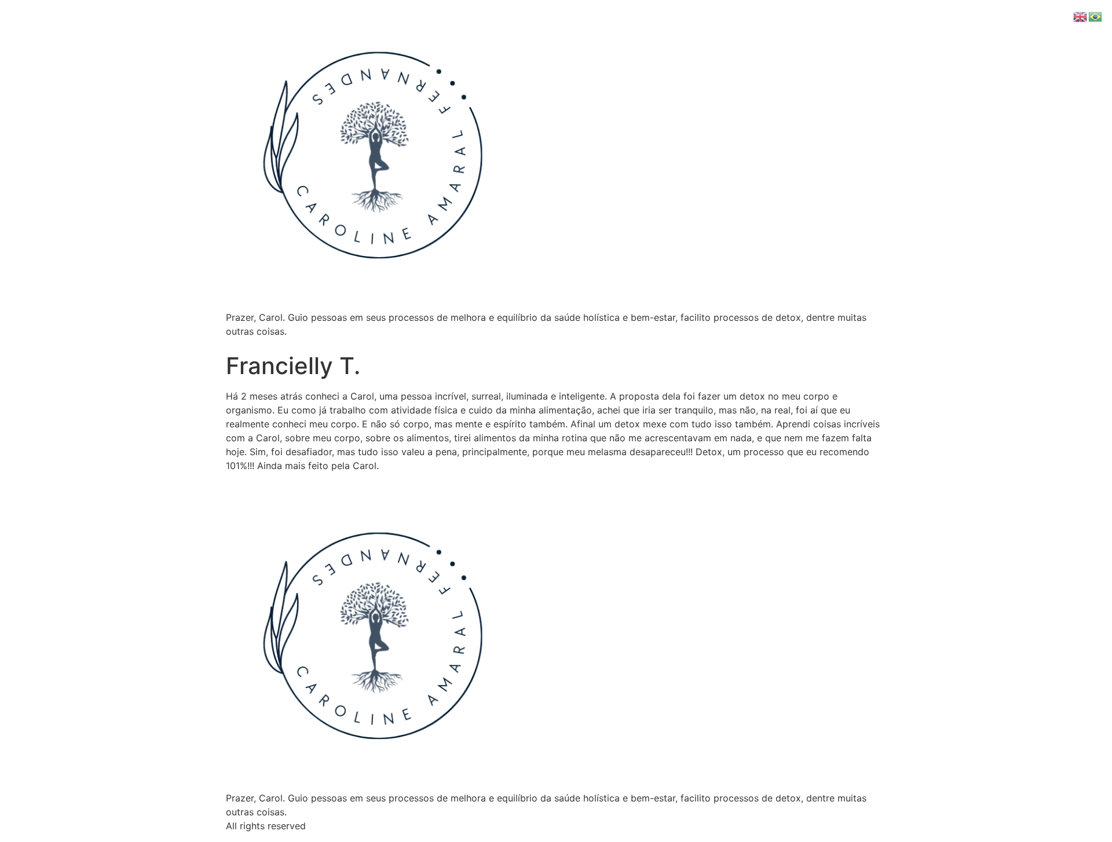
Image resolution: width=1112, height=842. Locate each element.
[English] (1080, 15)
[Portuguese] (1095, 15)
